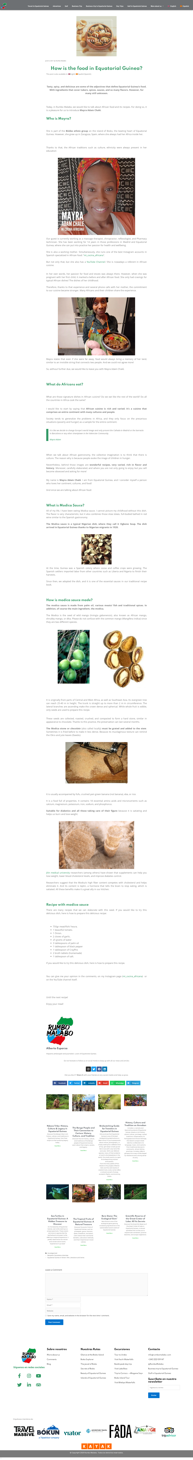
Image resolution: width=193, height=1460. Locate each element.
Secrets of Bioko (88, 1369)
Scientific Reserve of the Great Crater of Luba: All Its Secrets (135, 1219)
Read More (58, 1146)
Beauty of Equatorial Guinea (93, 1373)
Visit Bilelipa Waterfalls (124, 1383)
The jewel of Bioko (89, 1364)
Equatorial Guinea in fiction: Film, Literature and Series (65, 1258)
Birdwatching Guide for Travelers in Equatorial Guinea (109, 1128)
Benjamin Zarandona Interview (57, 1255)
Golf (66, 6)
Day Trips (119, 6)
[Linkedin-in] (28, 1384)
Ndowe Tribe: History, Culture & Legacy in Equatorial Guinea (57, 1128)
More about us (156, 6)
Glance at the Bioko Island (92, 1355)
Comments (51, 1359)
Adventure (57, 6)
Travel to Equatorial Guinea (38, 6)
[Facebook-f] (19, 1375)
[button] (60, 1083)
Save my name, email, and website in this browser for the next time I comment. (78, 1315)
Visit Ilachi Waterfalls (123, 1359)
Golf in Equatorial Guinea (137, 6)
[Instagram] (88, 1069)
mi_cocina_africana (93, 255)
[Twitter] (93, 1069)
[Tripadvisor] (38, 1384)
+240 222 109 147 (156, 1359)
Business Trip (77, 6)
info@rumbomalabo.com (159, 1355)
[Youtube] (38, 1375)
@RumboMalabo (156, 1364)
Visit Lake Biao (120, 1369)
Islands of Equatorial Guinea (93, 1378)
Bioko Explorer (87, 1359)
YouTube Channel (96, 261)
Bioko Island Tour (122, 1378)
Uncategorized (52, 1253)
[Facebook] (99, 1069)
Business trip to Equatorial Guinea (99, 6)
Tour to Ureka (120, 1355)
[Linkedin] (104, 1069)
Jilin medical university (58, 872)
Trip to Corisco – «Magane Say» (128, 1373)
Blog (49, 1364)
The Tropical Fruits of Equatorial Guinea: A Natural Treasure (83, 1222)
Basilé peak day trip (123, 1364)
